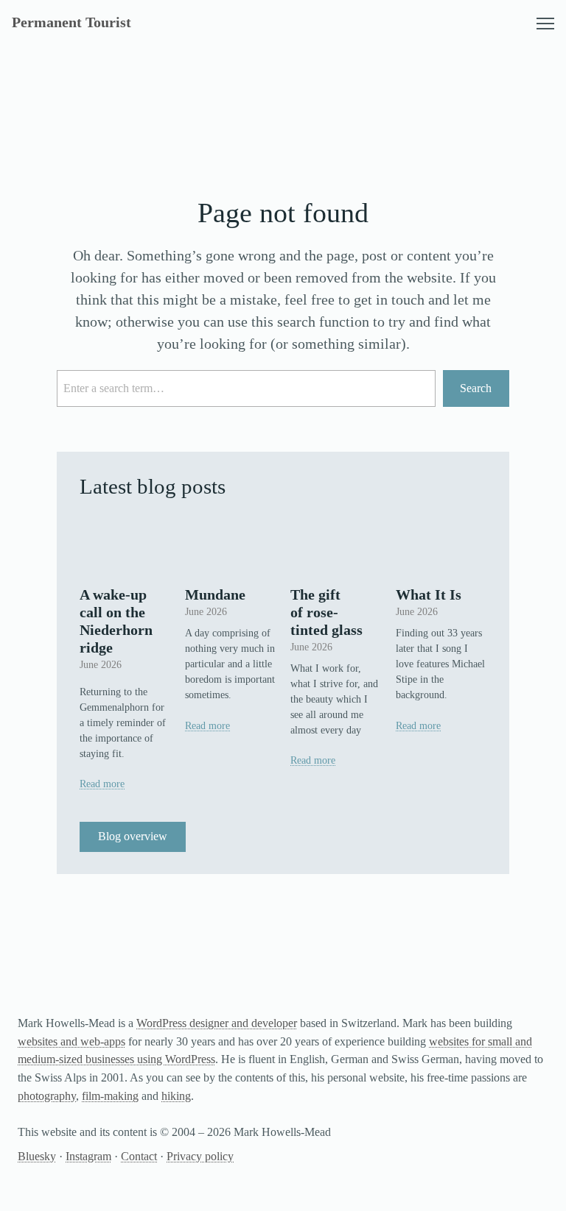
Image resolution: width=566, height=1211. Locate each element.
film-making (110, 1096)
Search (476, 388)
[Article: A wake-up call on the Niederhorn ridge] (125, 544)
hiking (176, 1096)
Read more (102, 783)
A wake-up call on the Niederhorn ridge (116, 621)
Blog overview (132, 836)
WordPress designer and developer (216, 1023)
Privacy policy (200, 1156)
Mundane (215, 594)
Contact (139, 1156)
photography (47, 1096)
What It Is (428, 594)
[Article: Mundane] (230, 544)
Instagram (88, 1156)
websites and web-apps (71, 1041)
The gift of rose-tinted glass (326, 612)
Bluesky (37, 1156)
